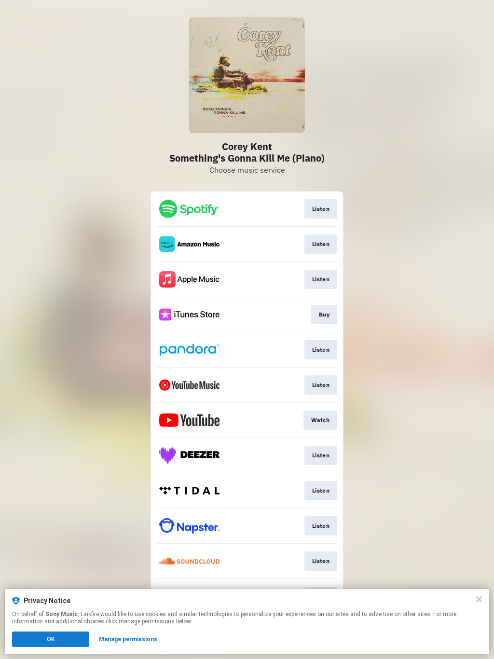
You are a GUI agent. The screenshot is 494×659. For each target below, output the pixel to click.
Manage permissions (128, 639)
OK (51, 639)
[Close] (479, 599)
